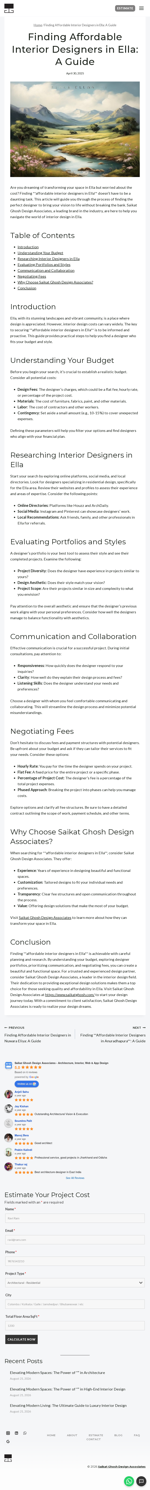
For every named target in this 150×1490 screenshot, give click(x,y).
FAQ (137, 1435)
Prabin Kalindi (23, 1150)
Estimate (125, 8)
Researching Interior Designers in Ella (49, 258)
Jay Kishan (22, 1106)
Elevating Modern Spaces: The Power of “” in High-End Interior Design (67, 1389)
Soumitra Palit (23, 1121)
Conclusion (27, 288)
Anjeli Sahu (22, 1092)
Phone (11, 1252)
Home (51, 1435)
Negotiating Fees (32, 276)
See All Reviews (75, 1178)
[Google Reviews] (8, 1441)
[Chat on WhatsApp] (129, 1481)
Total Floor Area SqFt (22, 1316)
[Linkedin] (16, 1433)
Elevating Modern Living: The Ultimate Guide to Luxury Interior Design (68, 1405)
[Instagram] (8, 1433)
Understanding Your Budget (40, 252)
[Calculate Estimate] (141, 1481)
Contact (93, 1439)
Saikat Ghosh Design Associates (45, 917)
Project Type (15, 1273)
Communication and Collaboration (46, 270)
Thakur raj (21, 1164)
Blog (118, 1435)
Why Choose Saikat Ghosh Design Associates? (55, 282)
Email (10, 1231)
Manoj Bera (22, 1135)
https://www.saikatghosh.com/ (70, 994)
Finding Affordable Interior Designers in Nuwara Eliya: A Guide (37, 1034)
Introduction (28, 247)
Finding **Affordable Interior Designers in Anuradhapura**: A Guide (113, 1034)
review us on (24, 1083)
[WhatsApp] (25, 1433)
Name (10, 1209)
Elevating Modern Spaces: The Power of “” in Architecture (57, 1372)
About (72, 1435)
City (8, 1295)
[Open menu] (141, 8)
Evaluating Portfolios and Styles (44, 264)
